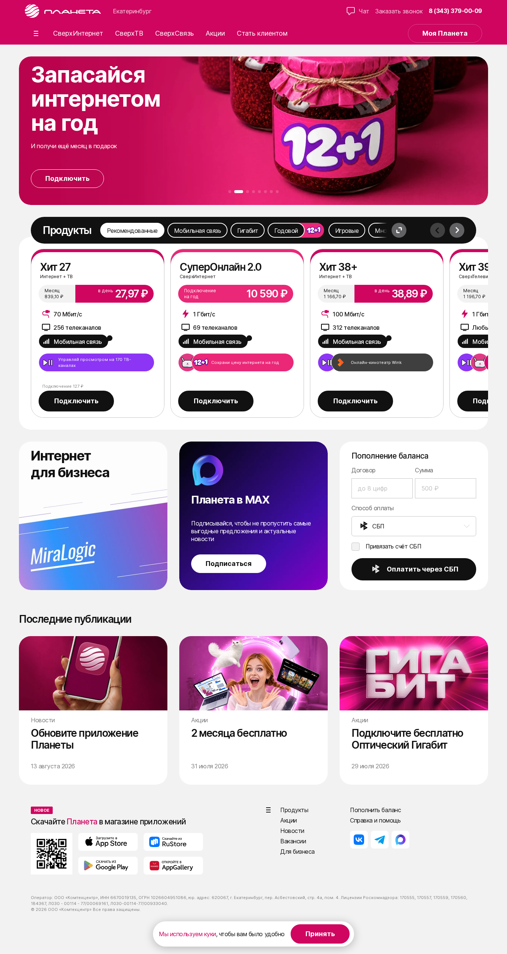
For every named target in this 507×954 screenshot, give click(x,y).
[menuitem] (413, 526)
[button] (36, 33)
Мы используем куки (187, 934)
